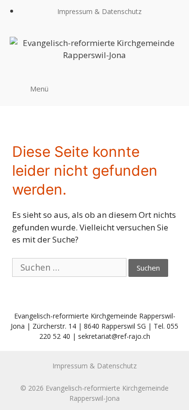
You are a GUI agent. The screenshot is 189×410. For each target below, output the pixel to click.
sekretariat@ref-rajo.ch (114, 336)
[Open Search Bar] (168, 88)
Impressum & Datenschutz (99, 11)
